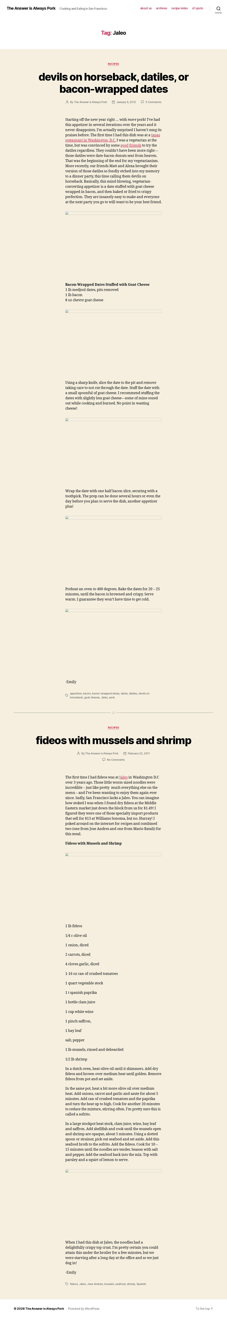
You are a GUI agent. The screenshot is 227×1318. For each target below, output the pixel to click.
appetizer (76, 693)
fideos (74, 1284)
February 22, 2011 (139, 753)
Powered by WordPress (84, 1308)
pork (112, 697)
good (124, 145)
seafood (120, 1284)
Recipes (113, 63)
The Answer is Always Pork (31, 8)
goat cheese (92, 697)
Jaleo (104, 697)
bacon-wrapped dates (105, 693)
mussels (109, 1284)
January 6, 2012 (126, 102)
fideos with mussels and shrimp (113, 740)
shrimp (131, 1284)
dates (124, 693)
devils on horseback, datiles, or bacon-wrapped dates (114, 82)
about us (146, 8)
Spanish (141, 1284)
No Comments (115, 759)
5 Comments (153, 102)
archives (161, 8)
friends (135, 145)
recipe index (179, 8)
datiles (133, 693)
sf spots (197, 8)
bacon (87, 693)
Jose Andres (95, 1284)
